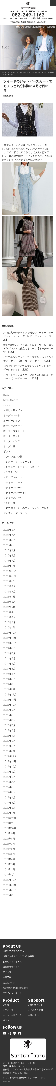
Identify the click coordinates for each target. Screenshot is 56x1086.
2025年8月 (9, 591)
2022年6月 (9, 787)
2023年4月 (9, 735)
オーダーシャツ (11, 420)
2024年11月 (9, 637)
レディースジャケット (15, 492)
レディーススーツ (12, 497)
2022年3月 (9, 802)
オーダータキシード (14, 430)
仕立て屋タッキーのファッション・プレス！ (27, 508)
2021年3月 (9, 864)
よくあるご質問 (35, 1010)
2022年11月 (9, 761)
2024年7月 (9, 658)
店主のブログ (9, 982)
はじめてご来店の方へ (13, 951)
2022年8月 (9, 776)
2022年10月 (10, 766)
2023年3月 (9, 740)
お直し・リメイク (12, 410)
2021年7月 (9, 843)
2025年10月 (9, 581)
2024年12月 (10, 632)
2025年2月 (9, 622)
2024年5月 (9, 668)
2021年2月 (9, 869)
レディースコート (12, 482)
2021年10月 (9, 828)
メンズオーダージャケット (17, 461)
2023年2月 (9, 745)
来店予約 (7, 977)
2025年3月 (9, 617)
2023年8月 (9, 715)
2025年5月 (9, 606)
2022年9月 (9, 771)
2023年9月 (9, 709)
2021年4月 (9, 859)
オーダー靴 (9, 446)
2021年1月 (9, 874)
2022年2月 (9, 807)
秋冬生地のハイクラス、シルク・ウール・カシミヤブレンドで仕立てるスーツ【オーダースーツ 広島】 (28, 348)
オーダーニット (11, 435)
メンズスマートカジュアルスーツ (21, 466)
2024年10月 (10, 642)
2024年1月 (9, 689)
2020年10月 (10, 889)
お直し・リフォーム (12, 961)
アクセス (7, 972)
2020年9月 (9, 895)
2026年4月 (9, 550)
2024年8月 (9, 653)
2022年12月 (10, 756)
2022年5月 (9, 792)
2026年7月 (9, 534)
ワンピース (9, 502)
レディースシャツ (12, 487)
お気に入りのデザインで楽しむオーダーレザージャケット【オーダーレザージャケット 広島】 (28, 336)
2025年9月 (9, 586)
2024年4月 (9, 673)
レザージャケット (12, 477)
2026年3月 (9, 555)
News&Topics (10, 399)
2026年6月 (9, 539)
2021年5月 (9, 853)
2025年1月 (9, 627)
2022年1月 (9, 812)
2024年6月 (9, 663)
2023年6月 (9, 725)
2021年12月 (9, 817)
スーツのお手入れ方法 (13, 1015)
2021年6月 (9, 848)
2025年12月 (9, 570)
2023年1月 (9, 750)
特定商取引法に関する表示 (15, 987)
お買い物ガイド (35, 1005)
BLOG (6, 394)
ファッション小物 (12, 456)
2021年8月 (9, 838)
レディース (8, 1010)
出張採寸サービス (11, 966)
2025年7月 (9, 596)
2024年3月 (9, 678)
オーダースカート (12, 425)
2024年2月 (9, 684)
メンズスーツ (10, 471)
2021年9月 (9, 833)
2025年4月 (9, 612)
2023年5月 (9, 730)
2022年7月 (9, 781)
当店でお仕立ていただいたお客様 (18, 956)
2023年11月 (9, 699)
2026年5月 (9, 545)
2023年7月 (9, 720)
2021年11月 (9, 823)
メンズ (6, 1005)
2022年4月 (9, 797)
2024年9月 (9, 647)
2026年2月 (9, 560)
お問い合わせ (34, 1015)
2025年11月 (9, 575)
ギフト (6, 451)
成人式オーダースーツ (15, 513)
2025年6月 (9, 601)
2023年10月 (10, 704)
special (7, 405)
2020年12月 (10, 879)
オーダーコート (11, 415)
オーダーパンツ (11, 441)
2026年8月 (9, 529)
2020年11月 (9, 884)
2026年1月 (9, 565)
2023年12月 (10, 694)
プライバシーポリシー (13, 993)
